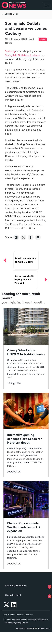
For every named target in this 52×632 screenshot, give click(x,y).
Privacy (41, 628)
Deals (42, 39)
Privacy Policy (8, 615)
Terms (47, 628)
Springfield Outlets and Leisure (22, 55)
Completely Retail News (16, 585)
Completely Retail (13, 595)
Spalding (10, 51)
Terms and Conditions (25, 615)
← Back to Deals (10, 13)
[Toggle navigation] (46, 5)
